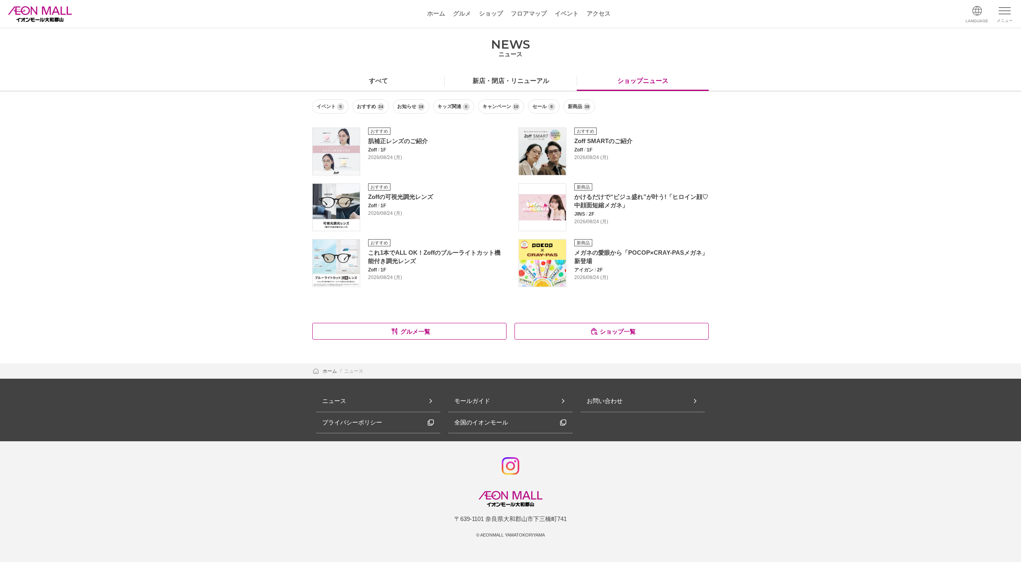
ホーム (330, 371)
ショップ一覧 (618, 331)
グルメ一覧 (415, 331)
